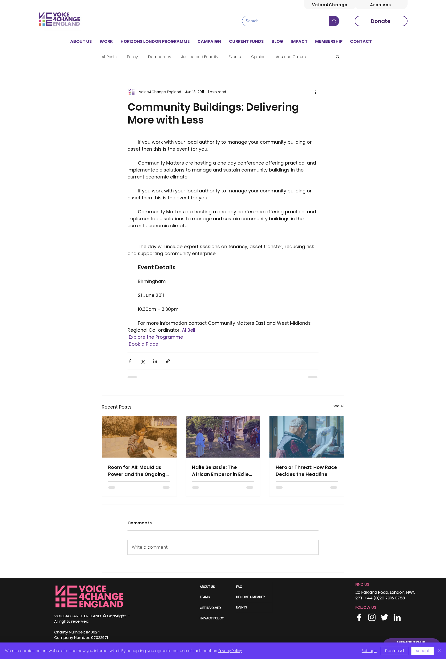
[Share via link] (167, 361)
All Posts (109, 56)
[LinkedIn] (397, 617)
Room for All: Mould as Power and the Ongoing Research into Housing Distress (136, 471)
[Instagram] (372, 617)
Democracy (159, 56)
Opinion (258, 56)
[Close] (440, 651)
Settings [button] (369, 650)
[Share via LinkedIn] (155, 361)
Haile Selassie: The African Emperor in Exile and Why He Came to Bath (220, 471)
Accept (422, 650)
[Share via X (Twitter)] (142, 361)
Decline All (394, 650)
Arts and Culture (291, 56)
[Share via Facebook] (130, 361)
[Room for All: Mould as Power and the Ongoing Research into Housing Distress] (139, 437)
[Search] (334, 21)
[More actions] (315, 92)
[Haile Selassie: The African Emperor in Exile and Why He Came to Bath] (223, 437)
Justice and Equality (199, 56)
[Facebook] (359, 617)
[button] (106, 41)
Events (235, 56)
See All (338, 406)
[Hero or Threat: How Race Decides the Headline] (306, 437)
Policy (132, 56)
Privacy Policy (230, 650)
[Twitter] (384, 617)
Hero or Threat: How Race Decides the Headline (306, 470)
